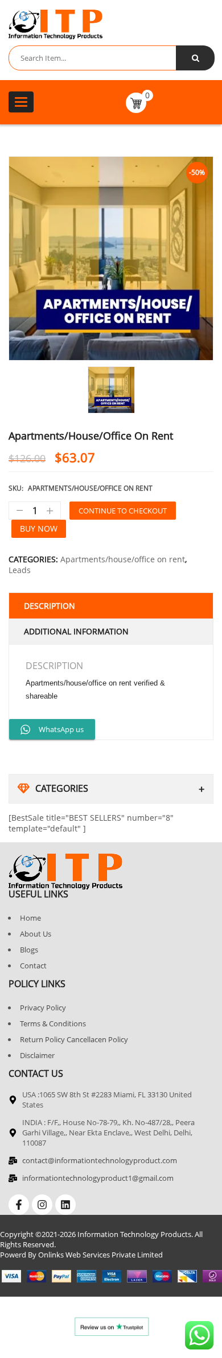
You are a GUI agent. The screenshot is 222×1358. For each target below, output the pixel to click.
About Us (35, 934)
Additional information (76, 631)
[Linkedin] (65, 1204)
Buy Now (38, 528)
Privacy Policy (43, 1007)
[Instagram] (42, 1204)
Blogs (29, 950)
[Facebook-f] (19, 1204)
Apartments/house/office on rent (122, 559)
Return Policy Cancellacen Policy (74, 1039)
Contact (33, 965)
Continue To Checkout (123, 510)
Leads (20, 570)
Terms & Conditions (53, 1023)
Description (49, 605)
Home (30, 918)
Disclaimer (37, 1055)
